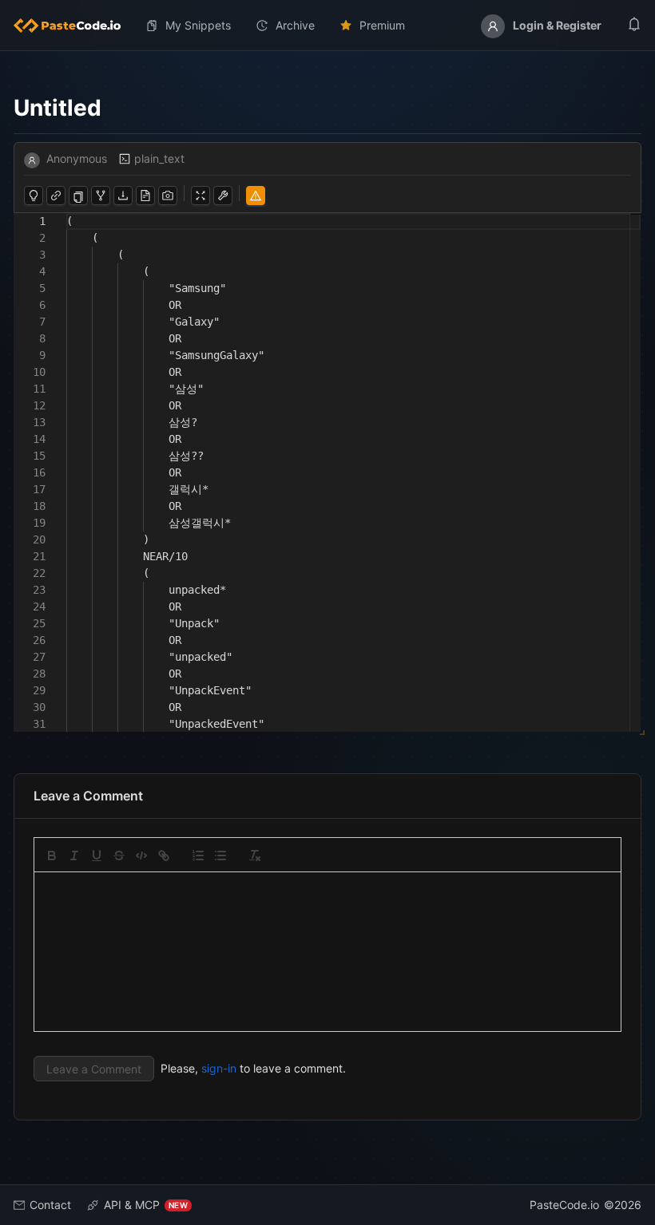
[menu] (327, 25)
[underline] (96, 855)
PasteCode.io (564, 1204)
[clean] (255, 855)
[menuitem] (73, 25)
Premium (382, 25)
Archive (295, 25)
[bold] (52, 855)
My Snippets (198, 25)
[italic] (74, 855)
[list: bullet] (220, 855)
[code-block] (141, 855)
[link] (164, 855)
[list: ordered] (198, 855)
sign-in (218, 1068)
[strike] (119, 855)
